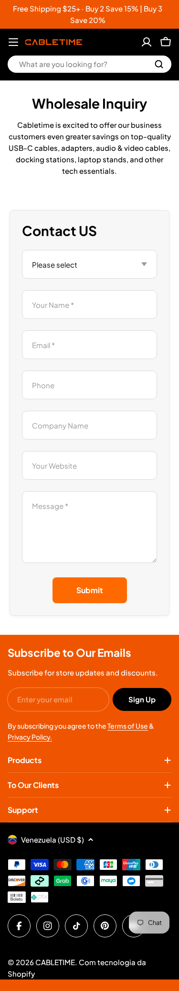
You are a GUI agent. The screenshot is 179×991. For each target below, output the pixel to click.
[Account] (146, 42)
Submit (89, 590)
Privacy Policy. (30, 736)
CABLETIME (55, 962)
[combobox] (89, 64)
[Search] (159, 64)
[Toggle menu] (13, 42)
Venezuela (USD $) (52, 839)
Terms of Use (127, 725)
